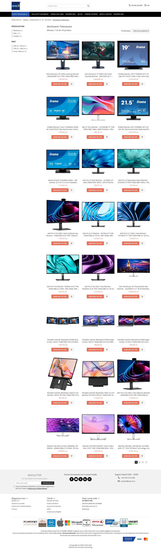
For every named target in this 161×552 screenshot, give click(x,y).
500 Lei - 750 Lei (19, 46)
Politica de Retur (52, 503)
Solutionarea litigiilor (54, 512)
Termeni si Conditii (18, 503)
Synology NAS (57, 14)
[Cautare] (88, 6)
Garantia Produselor (54, 506)
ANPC (49, 509)
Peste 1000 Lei (19, 51)
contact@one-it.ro (127, 481)
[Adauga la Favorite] (71, 84)
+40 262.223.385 (127, 478)
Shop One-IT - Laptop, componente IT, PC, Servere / (32, 20)
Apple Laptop (106, 14)
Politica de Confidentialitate (37, 488)
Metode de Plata (52, 501)
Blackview (17, 30)
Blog (80, 14)
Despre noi (71, 14)
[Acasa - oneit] (23, 6)
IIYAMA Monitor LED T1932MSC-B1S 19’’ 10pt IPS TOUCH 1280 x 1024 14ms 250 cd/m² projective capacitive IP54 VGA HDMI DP (133, 75)
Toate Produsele (20, 14)
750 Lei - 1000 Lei (19, 48)
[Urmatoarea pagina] (146, 462)
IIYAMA (16, 36)
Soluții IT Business (40, 14)
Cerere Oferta (91, 14)
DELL (15, 33)
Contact (14, 509)
